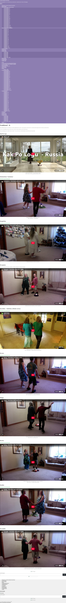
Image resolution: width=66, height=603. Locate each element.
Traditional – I (6, 35)
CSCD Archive (4, 51)
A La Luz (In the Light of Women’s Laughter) (9, 64)
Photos (3, 68)
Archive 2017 (6, 54)
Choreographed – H (7, 14)
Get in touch (2, 591)
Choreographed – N (7, 19)
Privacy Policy (2, 602)
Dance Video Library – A (6, 65)
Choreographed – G (7, 13)
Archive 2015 (6, 56)
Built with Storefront (7, 602)
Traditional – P (6, 41)
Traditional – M (6, 39)
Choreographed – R (7, 22)
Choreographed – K (7, 16)
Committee (3, 112)
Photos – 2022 (6, 69)
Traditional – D (6, 31)
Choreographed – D (7, 10)
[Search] (64, 575)
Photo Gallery (4, 58)
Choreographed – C (7, 9)
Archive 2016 (6, 55)
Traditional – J (6, 36)
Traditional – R (6, 43)
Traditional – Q (6, 42)
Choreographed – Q (7, 21)
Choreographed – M (7, 18)
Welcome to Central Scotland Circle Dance (8, 5)
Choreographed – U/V (7, 25)
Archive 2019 (6, 116)
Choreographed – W (7, 26)
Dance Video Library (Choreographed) (8, 7)
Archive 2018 (6, 53)
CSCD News (4, 49)
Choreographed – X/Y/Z (7, 90)
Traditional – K (6, 37)
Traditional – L (6, 38)
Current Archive (4, 115)
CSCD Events (4, 50)
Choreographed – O (7, 20)
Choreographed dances (5, 70)
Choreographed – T (7, 24)
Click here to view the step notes (5, 178)
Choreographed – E (7, 11)
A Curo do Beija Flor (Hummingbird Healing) (9, 63)
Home (3, 62)
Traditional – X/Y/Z (7, 47)
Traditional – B (6, 29)
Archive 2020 (6, 52)
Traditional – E (6, 32)
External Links (4, 113)
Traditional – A (6, 28)
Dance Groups (4, 6)
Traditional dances (4, 584)
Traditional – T (6, 45)
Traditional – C (6, 30)
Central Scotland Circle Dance (4, 0)
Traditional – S (6, 44)
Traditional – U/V (6, 109)
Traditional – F (6, 33)
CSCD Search (2, 573)
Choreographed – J (7, 15)
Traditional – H (6, 34)
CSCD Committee (5, 48)
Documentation (4, 114)
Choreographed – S (7, 23)
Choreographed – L (7, 17)
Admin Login (4, 60)
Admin (3, 589)
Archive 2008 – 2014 (7, 57)
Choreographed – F (7, 12)
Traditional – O (6, 40)
